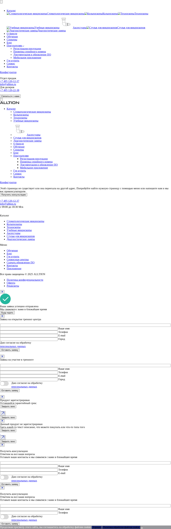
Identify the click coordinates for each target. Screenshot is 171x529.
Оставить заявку (9, 350)
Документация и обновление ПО (32, 54)
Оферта (11, 282)
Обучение (12, 36)
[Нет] (141, 528)
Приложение (14, 268)
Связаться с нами (10, 96)
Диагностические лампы (21, 239)
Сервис (11, 63)
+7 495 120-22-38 (9, 90)
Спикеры (12, 39)
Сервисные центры (18, 259)
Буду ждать (7, 312)
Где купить (13, 60)
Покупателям (15, 45)
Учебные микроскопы (19, 230)
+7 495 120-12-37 (9, 81)
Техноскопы (14, 227)
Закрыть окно (8, 406)
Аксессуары (13, 233)
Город (61, 339)
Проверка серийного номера (29, 51)
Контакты (12, 66)
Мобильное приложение (27, 57)
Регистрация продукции (27, 48)
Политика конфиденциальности (25, 279)
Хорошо (97, 527)
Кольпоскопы (14, 224)
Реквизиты (13, 285)
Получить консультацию (13, 194)
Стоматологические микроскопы (25, 221)
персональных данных (13, 346)
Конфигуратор (8, 72)
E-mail (61, 335)
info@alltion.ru (8, 84)
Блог (9, 42)
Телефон (63, 332)
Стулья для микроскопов (21, 236)
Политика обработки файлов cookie (121, 527)
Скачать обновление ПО (21, 262)
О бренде (12, 33)
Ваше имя (63, 328)
